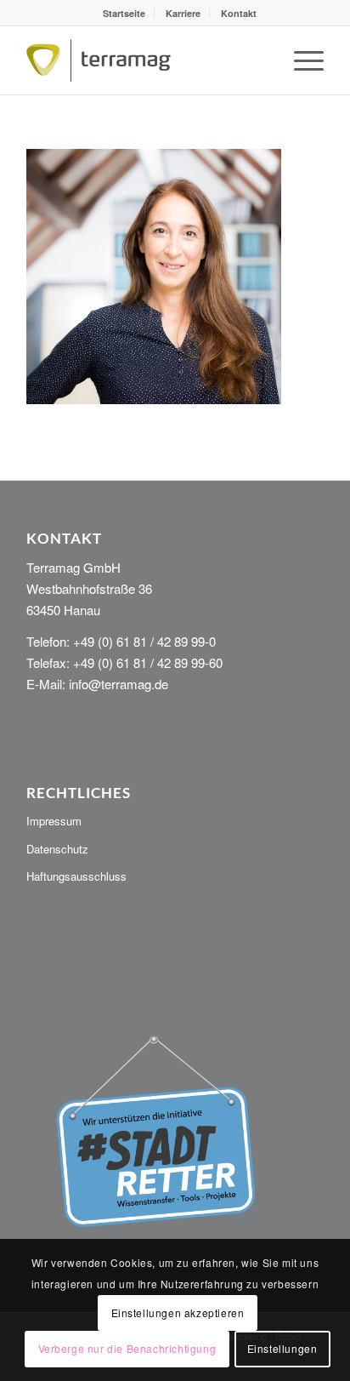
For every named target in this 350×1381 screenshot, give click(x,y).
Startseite (124, 13)
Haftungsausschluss (76, 876)
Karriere (183, 13)
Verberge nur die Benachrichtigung (127, 1348)
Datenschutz (57, 849)
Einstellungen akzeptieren (178, 1312)
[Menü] (300, 60)
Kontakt (239, 13)
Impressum (54, 821)
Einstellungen (282, 1348)
